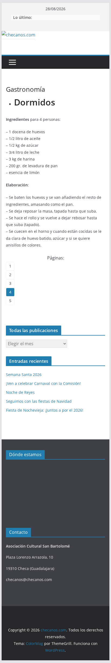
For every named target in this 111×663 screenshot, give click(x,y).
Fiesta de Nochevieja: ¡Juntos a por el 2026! (44, 410)
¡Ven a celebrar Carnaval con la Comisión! (43, 383)
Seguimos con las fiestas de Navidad (39, 401)
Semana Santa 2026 (23, 374)
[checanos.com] (18, 35)
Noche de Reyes (20, 392)
